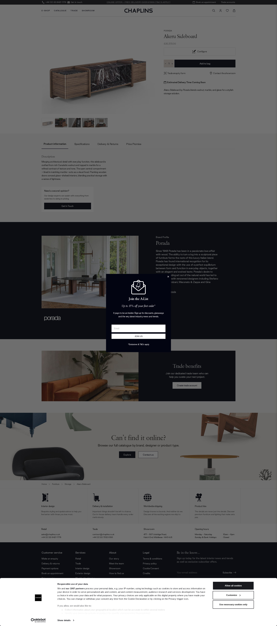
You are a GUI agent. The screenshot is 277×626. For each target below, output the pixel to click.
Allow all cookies (233, 585)
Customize (231, 595)
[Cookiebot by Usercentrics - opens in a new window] (38, 620)
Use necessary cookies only (233, 604)
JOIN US (139, 336)
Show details (64, 620)
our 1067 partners (75, 588)
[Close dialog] (168, 276)
